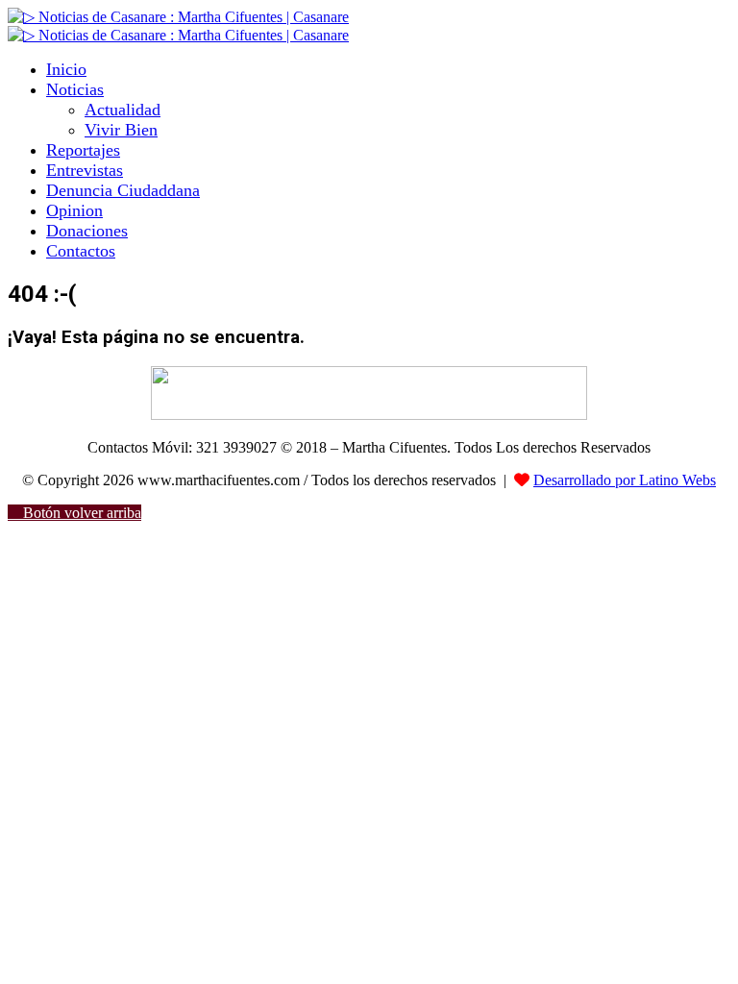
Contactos (80, 250)
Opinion (74, 210)
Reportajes (83, 150)
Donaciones (87, 230)
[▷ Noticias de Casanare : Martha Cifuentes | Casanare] (178, 17)
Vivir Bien (121, 129)
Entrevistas (84, 170)
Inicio (66, 69)
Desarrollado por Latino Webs (624, 480)
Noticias (75, 89)
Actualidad (122, 109)
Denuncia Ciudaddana (123, 190)
